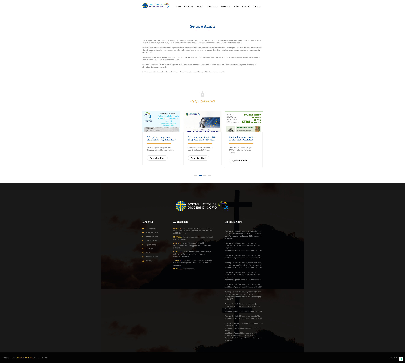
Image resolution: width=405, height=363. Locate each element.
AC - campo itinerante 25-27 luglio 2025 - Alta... (243, 138)
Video (236, 6)
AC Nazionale (151, 229)
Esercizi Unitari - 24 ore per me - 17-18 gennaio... (160, 138)
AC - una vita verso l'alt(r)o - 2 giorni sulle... (201, 138)
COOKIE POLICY (395, 358)
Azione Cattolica (152, 237)
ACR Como (150, 249)
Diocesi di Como (152, 233)
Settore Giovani (151, 241)
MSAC (148, 253)
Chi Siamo (188, 6)
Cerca (258, 6)
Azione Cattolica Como (25, 357)
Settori (200, 6)
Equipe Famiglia (151, 245)
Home (178, 6)
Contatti (246, 6)
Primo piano (212, 6)
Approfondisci (157, 158)
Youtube (149, 261)
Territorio (225, 6)
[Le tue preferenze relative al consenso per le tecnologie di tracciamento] (401, 359)
